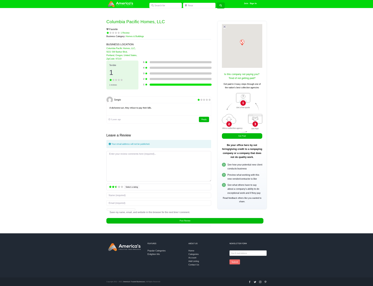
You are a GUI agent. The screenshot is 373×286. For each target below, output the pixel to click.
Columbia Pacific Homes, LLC (135, 21)
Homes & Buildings (135, 36)
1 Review (125, 33)
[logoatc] (121, 1)
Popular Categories (156, 250)
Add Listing (193, 261)
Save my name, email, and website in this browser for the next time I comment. (150, 212)
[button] (242, 42)
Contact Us (193, 264)
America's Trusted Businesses (134, 281)
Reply (204, 119)
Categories (193, 254)
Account (192, 257)
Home (191, 250)
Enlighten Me (153, 254)
